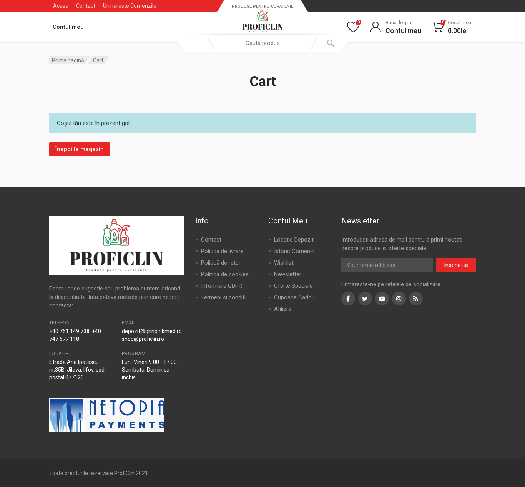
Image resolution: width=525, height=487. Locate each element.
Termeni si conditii (224, 297)
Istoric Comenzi (294, 251)
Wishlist (284, 262)
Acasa (60, 6)
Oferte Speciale (293, 285)
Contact (85, 6)
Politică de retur (221, 262)
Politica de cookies (225, 274)
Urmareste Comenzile (129, 6)
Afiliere (282, 308)
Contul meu (68, 26)
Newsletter (287, 274)
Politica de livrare (222, 251)
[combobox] (262, 43)
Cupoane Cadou (294, 297)
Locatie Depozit (294, 239)
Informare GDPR (221, 285)
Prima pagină (68, 60)
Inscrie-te (456, 265)
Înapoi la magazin (79, 149)
